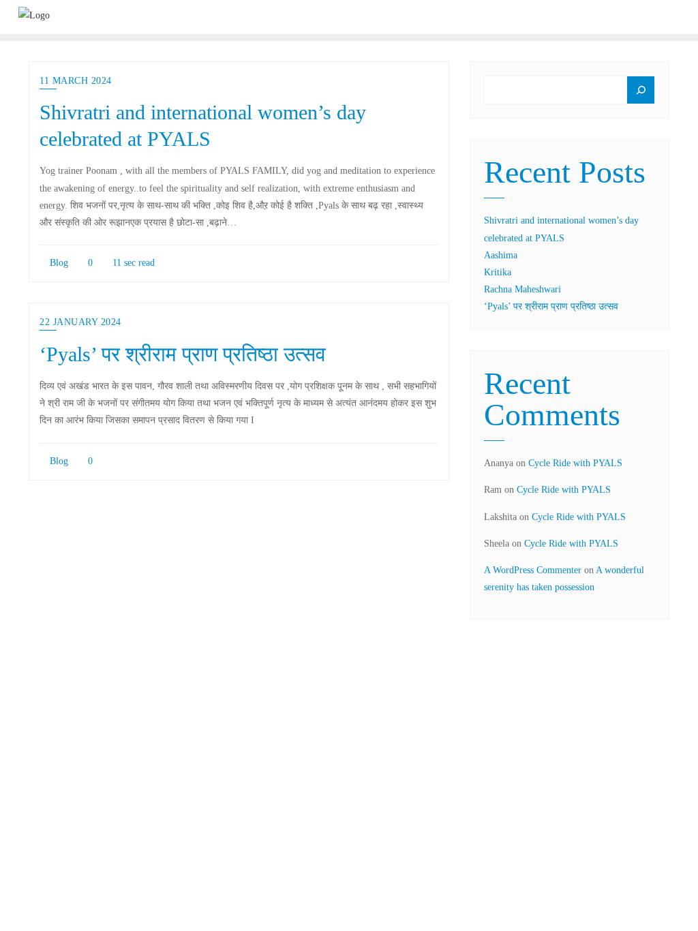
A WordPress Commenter (532, 570)
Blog (57, 263)
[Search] (640, 90)
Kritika (497, 272)
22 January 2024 (80, 322)
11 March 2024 (76, 81)
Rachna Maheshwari (522, 289)
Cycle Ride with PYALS (575, 463)
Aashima (500, 255)
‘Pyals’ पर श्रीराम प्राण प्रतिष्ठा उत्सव (183, 354)
